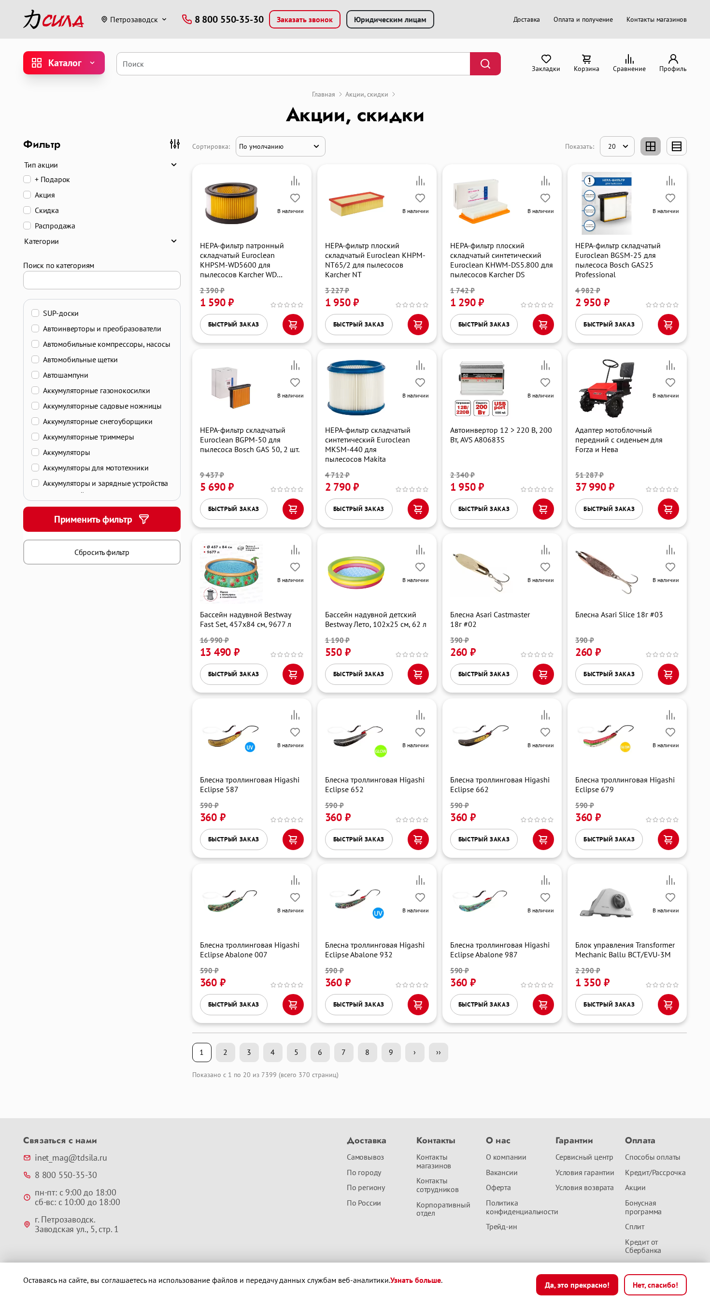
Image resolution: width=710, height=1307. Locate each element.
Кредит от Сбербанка (643, 1246)
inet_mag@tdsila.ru (71, 1158)
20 (612, 146)
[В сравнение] (295, 180)
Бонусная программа (643, 1207)
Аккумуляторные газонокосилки (96, 390)
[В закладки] (295, 198)
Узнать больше (415, 1280)
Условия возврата (584, 1187)
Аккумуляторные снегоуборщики (97, 421)
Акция (45, 194)
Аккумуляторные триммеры (88, 436)
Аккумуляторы (66, 452)
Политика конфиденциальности (517, 1207)
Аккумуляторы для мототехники (95, 467)
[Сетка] (650, 146)
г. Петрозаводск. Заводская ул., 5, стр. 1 (77, 1224)
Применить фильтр (93, 519)
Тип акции (41, 165)
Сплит (634, 1226)
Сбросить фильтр (101, 552)
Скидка (47, 210)
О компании (506, 1157)
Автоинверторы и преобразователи (102, 328)
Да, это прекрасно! (577, 1285)
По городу (364, 1172)
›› (438, 1052)
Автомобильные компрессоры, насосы (106, 344)
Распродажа (55, 225)
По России (364, 1203)
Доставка (526, 19)
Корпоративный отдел (443, 1209)
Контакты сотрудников (437, 1185)
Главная (323, 94)
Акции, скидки (366, 94)
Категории (41, 241)
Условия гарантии (584, 1172)
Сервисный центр (584, 1157)
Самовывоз (365, 1157)
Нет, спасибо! (655, 1285)
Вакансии (501, 1172)
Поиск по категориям (58, 265)
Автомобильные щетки (80, 359)
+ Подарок (52, 179)
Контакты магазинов (656, 19)
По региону (366, 1187)
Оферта (498, 1187)
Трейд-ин (501, 1226)
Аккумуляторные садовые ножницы (102, 406)
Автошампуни (65, 375)
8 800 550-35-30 (66, 1175)
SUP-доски (61, 313)
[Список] (677, 146)
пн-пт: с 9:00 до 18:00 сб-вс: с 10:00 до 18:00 (77, 1197)
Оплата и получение (583, 19)
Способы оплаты (653, 1157)
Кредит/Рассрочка (655, 1172)
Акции (635, 1187)
